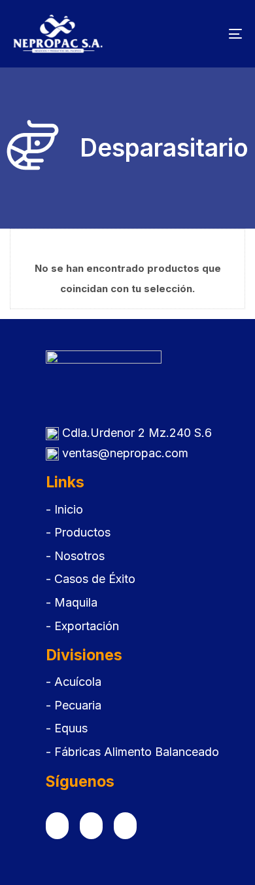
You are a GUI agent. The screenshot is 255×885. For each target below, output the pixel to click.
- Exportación (82, 626)
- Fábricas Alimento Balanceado (132, 752)
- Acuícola (73, 681)
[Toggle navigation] (203, 33)
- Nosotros (75, 556)
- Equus (67, 728)
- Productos (78, 532)
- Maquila (71, 602)
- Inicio (64, 509)
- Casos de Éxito (90, 579)
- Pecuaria (73, 705)
